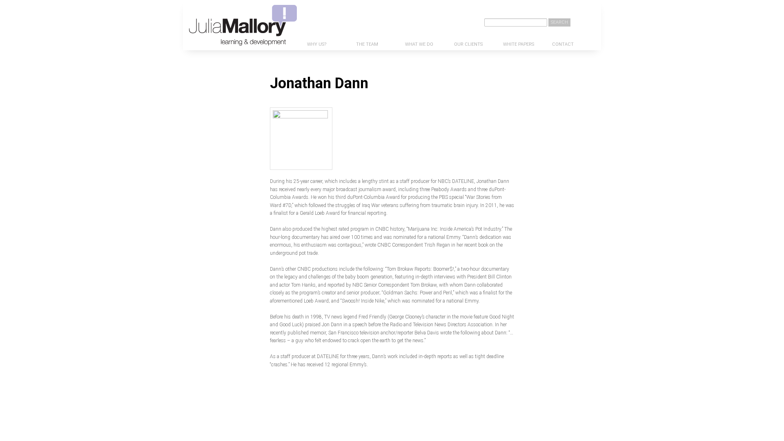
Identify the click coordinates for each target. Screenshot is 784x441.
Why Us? (316, 44)
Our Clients (468, 44)
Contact (563, 44)
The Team (367, 44)
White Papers (518, 44)
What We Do (419, 44)
